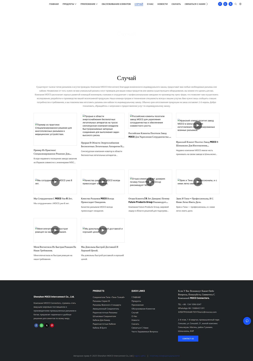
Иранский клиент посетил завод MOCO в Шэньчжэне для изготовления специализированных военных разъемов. (197, 143)
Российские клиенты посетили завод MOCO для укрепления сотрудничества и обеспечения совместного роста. (149, 135)
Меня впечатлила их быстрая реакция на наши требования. (55, 248)
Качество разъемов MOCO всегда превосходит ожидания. (97, 200)
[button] (207, 4)
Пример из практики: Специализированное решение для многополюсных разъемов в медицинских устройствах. (51, 152)
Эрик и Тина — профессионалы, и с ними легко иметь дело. (194, 200)
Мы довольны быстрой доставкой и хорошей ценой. (99, 248)
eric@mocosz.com (208, 312)
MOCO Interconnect (121, 41)
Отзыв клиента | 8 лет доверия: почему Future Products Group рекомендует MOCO (148, 200)
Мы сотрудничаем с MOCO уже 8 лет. (53, 198)
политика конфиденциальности (165, 355)
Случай (137, 41)
